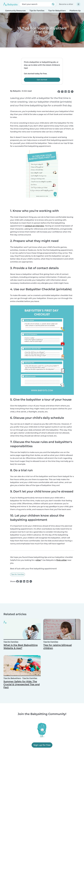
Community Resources (15, 11)
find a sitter (61, 560)
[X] (62, 92)
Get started (42, 80)
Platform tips (75, 11)
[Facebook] (58, 92)
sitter (38, 560)
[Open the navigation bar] (78, 4)
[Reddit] (69, 92)
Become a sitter (66, 4)
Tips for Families (37, 11)
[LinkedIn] (65, 92)
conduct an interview (34, 226)
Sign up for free (42, 745)
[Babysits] (11, 4)
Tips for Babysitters (57, 11)
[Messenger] (72, 92)
